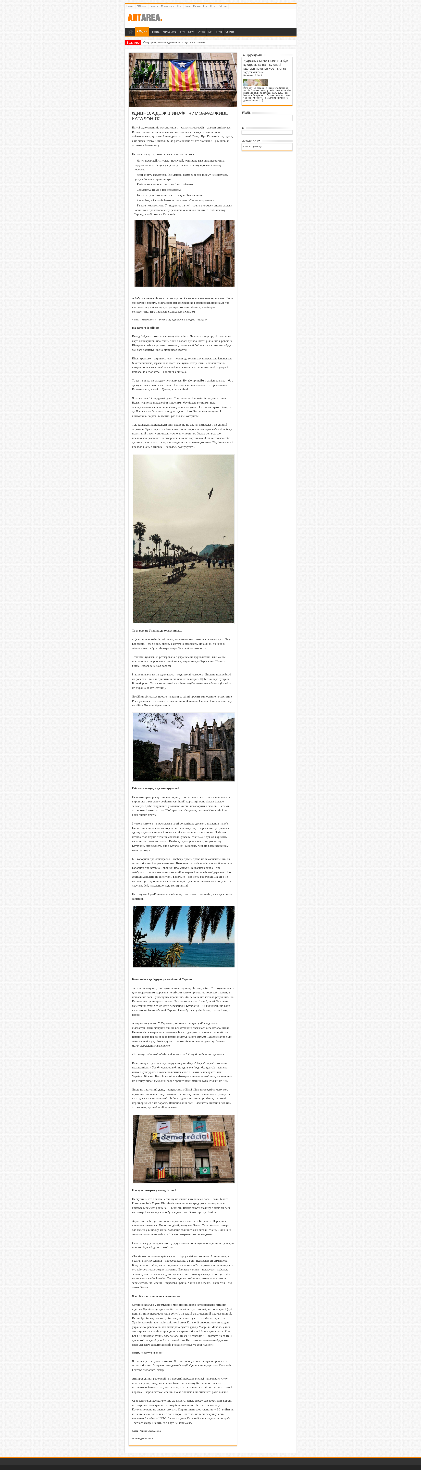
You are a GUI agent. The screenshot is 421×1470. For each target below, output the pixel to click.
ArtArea (246, 113)
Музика (196, 6)
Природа (154, 6)
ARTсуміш (142, 6)
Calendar (223, 6)
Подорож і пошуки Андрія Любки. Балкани (164, 42)
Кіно (205, 6)
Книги (187, 6)
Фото (179, 6)
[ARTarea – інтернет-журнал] (145, 20)
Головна (130, 6)
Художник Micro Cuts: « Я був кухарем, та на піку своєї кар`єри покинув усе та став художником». (265, 66)
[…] (261, 100)
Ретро (213, 6)
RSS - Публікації (253, 146)
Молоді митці (167, 6)
